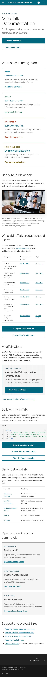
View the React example (23, 458)
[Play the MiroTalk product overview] (23, 202)
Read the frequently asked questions (20, 629)
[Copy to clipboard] (45, 430)
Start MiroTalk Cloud (17, 390)
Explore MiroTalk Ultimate (24, 335)
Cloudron (7, 520)
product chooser (22, 248)
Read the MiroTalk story (14, 640)
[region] (23, 289)
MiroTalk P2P (24, 273)
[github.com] (3, 673)
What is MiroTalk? (13, 47)
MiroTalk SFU (24, 264)
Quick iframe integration (23, 445)
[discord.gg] (7, 673)
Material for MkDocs (16, 669)
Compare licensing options (15, 611)
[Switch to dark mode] (39, 2)
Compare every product (23, 328)
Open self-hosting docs (14, 561)
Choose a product (13, 40)
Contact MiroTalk (12, 643)
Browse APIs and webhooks (23, 451)
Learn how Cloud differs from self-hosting (18, 399)
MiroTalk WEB (24, 304)
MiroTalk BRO (24, 290)
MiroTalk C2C (24, 283)
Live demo (39, 264)
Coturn (6, 515)
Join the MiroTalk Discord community (19, 632)
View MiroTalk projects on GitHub (18, 636)
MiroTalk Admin (25, 316)
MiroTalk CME (24, 297)
